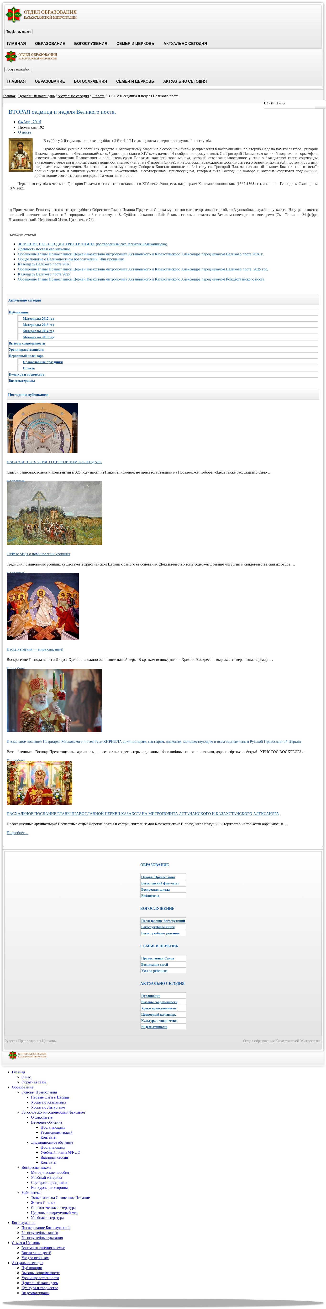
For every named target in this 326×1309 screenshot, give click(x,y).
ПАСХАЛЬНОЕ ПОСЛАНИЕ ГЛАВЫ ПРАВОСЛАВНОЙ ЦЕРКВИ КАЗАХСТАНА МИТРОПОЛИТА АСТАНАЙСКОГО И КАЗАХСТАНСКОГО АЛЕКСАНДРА (143, 813)
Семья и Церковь (135, 44)
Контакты (49, 1137)
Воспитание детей (154, 964)
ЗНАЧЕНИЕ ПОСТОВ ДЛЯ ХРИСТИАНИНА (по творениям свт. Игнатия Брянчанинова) (92, 243)
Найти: (269, 102)
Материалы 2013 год (38, 324)
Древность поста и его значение (44, 248)
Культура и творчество (26, 374)
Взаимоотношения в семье (43, 1247)
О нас (26, 1076)
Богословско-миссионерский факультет (53, 1112)
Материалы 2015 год (38, 336)
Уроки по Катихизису (49, 1101)
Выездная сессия (54, 1157)
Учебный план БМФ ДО (60, 1152)
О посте (98, 95)
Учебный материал (46, 1177)
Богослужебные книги (158, 926)
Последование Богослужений (163, 920)
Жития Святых (43, 1202)
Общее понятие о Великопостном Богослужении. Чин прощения (71, 258)
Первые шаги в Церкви (50, 1096)
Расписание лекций (57, 1132)
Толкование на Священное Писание (60, 1197)
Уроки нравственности (26, 349)
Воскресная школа (155, 889)
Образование (50, 44)
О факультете (42, 1117)
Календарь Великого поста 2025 (44, 273)
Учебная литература (47, 1217)
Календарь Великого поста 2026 (44, 263)
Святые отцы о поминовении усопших (38, 553)
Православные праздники (43, 361)
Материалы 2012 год (38, 318)
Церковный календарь (36, 95)
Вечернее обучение (46, 1122)
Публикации (18, 312)
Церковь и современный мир (54, 1212)
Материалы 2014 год (38, 330)
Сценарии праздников (49, 1182)
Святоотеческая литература (53, 1207)
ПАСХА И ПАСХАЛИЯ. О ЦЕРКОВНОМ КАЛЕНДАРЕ (54, 461)
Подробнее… (17, 480)
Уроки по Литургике (48, 1107)
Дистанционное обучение (52, 1142)
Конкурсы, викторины (49, 1187)
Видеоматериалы (22, 380)
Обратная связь (33, 1081)
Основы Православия (158, 876)
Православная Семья (157, 958)
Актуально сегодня (185, 44)
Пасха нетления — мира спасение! (35, 649)
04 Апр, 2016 (29, 121)
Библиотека (150, 895)
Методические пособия (50, 1172)
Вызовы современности (27, 343)
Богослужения (90, 44)
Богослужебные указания (160, 933)
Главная (16, 44)
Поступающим (53, 1127)
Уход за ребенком (154, 970)
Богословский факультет (160, 883)
